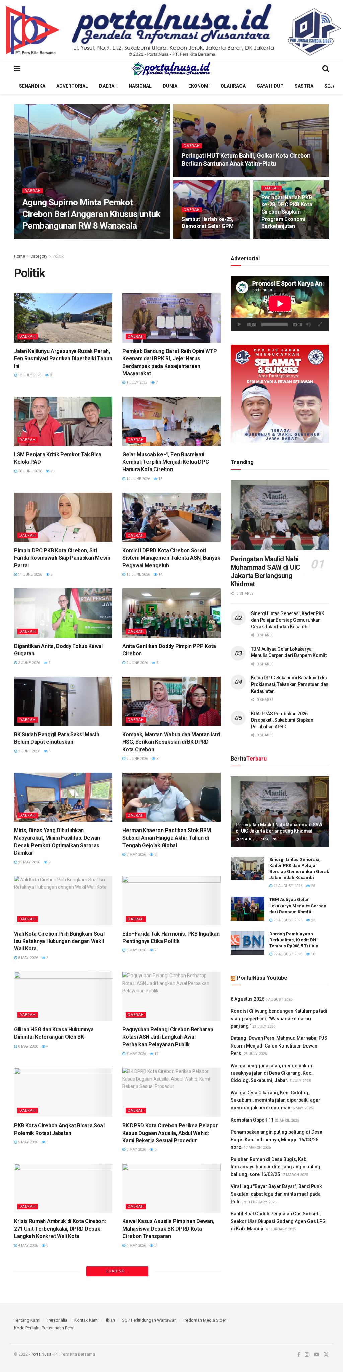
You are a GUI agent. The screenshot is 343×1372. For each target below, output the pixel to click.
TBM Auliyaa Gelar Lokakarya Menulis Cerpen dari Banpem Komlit (297, 905)
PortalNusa (41, 1354)
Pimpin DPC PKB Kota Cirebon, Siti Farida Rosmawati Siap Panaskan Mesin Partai (62, 558)
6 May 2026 (135, 950)
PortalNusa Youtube (262, 977)
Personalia (57, 1320)
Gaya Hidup (270, 86)
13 (159, 479)
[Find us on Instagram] (307, 1355)
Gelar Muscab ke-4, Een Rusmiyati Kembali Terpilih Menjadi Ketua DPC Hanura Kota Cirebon (165, 462)
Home (19, 256)
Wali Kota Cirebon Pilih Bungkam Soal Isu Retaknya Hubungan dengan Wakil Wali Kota (59, 941)
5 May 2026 (135, 1054)
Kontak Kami (86, 1320)
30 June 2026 (29, 471)
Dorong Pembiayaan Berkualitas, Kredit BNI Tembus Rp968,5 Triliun (293, 939)
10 (312, 954)
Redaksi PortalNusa (48, 238)
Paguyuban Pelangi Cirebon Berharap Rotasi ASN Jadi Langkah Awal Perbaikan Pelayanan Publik (167, 1037)
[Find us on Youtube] (316, 1355)
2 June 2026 (136, 663)
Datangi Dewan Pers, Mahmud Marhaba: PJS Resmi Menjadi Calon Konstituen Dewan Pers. (279, 1045)
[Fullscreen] (320, 324)
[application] (280, 303)
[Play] (239, 324)
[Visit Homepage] (171, 68)
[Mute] (308, 324)
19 (115, 238)
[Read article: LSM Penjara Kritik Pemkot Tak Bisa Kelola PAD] (63, 421)
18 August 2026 (91, 238)
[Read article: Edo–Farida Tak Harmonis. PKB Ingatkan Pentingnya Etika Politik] (171, 900)
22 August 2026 (287, 954)
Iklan (110, 1320)
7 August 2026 (199, 176)
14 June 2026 (137, 479)
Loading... (117, 1271)
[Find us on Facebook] (298, 1355)
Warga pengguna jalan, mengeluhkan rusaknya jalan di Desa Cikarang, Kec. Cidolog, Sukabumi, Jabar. (272, 1073)
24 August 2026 (287, 886)
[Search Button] (325, 68)
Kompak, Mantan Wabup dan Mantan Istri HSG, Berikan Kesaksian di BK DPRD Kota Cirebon (171, 742)
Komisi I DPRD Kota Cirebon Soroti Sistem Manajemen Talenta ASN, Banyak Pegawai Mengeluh (171, 558)
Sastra (304, 86)
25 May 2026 (28, 862)
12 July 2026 (29, 375)
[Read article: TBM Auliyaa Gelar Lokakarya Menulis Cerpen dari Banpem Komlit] (247, 909)
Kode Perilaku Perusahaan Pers (43, 1327)
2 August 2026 (278, 238)
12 (302, 238)
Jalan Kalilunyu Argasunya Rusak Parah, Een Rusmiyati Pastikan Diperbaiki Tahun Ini (63, 358)
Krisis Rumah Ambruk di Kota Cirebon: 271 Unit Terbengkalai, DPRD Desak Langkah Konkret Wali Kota (60, 1228)
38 (51, 471)
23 (312, 920)
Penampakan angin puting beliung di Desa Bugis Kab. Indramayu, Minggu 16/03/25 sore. (276, 1139)
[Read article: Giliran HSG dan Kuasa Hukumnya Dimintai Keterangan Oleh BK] (63, 996)
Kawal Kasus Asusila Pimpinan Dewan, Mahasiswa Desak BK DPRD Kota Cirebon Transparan (168, 1228)
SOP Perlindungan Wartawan (149, 1320)
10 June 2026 (137, 574)
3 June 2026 (28, 663)
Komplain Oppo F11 (252, 1120)
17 (155, 1054)
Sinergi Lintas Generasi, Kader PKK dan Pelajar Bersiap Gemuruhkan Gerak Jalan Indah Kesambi (287, 620)
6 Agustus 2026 (247, 999)
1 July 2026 (136, 382)
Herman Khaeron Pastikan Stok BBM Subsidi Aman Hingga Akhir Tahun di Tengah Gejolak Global (166, 838)
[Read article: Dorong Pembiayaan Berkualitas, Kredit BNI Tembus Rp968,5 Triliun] (247, 943)
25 (312, 886)
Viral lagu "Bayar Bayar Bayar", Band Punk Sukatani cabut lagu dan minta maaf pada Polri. (276, 1194)
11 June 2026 (29, 574)
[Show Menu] (17, 68)
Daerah (108, 86)
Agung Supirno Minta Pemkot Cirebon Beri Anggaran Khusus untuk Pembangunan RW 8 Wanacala (91, 214)
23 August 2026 (287, 920)
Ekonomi (199, 86)
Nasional (140, 86)
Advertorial (72, 86)
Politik (58, 256)
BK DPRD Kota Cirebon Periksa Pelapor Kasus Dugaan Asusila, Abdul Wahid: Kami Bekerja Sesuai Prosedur (170, 1133)
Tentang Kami (27, 1320)
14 (159, 574)
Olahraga (233, 86)
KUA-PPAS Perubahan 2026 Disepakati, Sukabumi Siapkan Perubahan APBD (282, 720)
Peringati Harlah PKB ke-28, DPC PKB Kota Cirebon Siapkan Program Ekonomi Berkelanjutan (286, 211)
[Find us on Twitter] (326, 1355)
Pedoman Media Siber (205, 1320)
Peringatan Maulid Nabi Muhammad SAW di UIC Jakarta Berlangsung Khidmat (265, 571)
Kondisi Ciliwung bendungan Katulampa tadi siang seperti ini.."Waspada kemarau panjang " (279, 1018)
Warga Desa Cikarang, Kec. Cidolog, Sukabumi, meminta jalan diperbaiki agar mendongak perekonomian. (275, 1100)
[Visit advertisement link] (171, 30)
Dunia (170, 86)
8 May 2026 (135, 854)
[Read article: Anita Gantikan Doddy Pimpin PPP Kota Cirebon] (171, 613)
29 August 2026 (254, 839)
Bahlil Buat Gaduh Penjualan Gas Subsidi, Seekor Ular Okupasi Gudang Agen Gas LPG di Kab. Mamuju (278, 1221)
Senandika (32, 86)
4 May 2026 (27, 1245)
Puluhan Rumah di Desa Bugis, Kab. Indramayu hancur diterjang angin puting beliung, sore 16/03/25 (275, 1167)
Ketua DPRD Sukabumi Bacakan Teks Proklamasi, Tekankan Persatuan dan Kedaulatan (289, 684)
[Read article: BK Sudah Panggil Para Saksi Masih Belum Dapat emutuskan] (63, 701)
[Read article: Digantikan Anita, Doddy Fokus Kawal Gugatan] (63, 613)
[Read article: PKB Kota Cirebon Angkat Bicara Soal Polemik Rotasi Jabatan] (63, 1092)
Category (38, 256)
